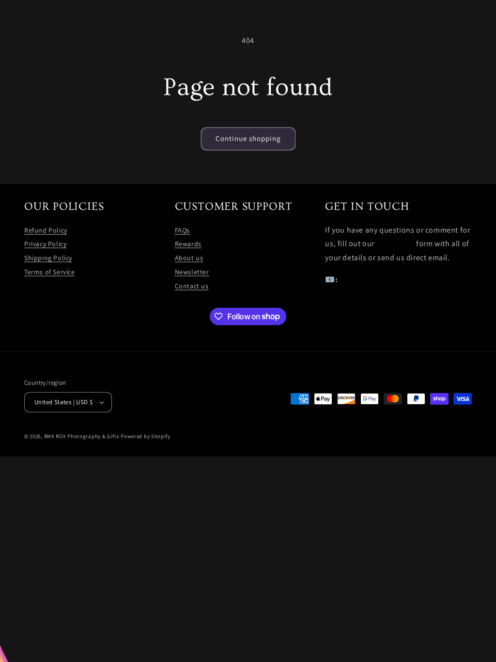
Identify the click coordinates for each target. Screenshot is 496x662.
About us (189, 257)
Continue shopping (248, 138)
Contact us (192, 286)
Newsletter (192, 272)
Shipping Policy (48, 257)
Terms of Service (49, 272)
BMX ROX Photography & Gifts (82, 436)
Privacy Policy (45, 243)
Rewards (188, 243)
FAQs (182, 230)
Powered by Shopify (145, 436)
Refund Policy (45, 230)
